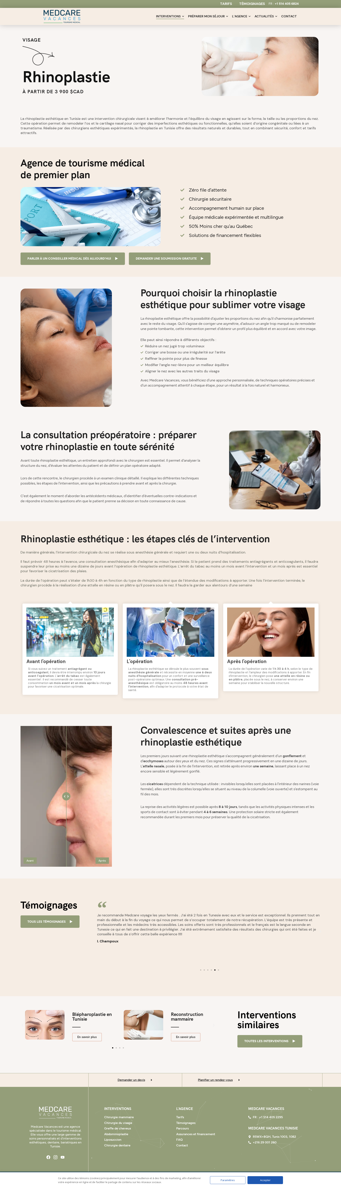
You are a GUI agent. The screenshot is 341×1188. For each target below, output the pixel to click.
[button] (99, 931)
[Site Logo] (55, 1112)
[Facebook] (48, 1157)
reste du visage (164, 323)
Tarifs (226, 3)
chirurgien (71, 478)
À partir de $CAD (53, 92)
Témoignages (252, 3)
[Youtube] (62, 1157)
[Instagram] (55, 1157)
